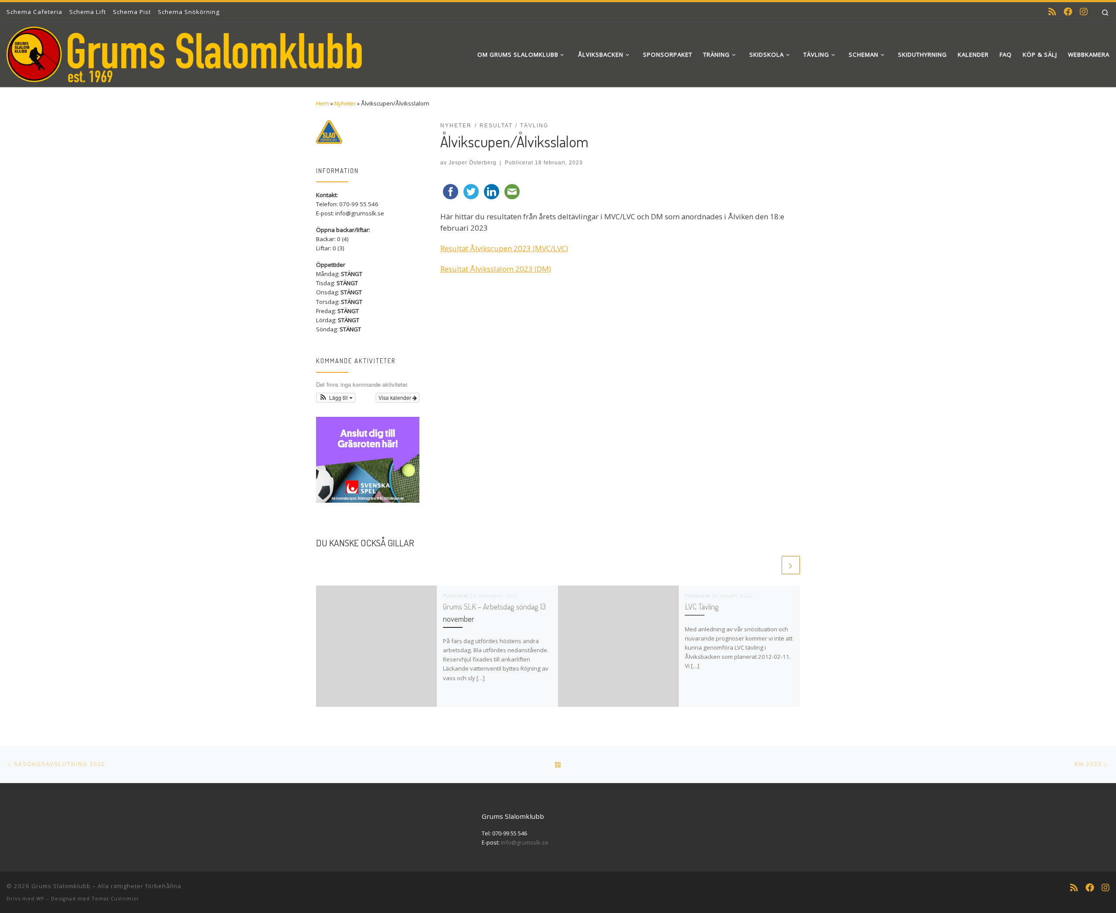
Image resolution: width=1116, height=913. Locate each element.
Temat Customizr (115, 898)
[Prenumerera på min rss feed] (1052, 12)
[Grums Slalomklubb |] (184, 52)
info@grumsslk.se (524, 842)
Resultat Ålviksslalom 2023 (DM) (495, 269)
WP (40, 898)
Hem (322, 103)
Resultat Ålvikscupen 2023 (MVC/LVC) (504, 248)
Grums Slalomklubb (61, 886)
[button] (335, 397)
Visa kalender (395, 397)
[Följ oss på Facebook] (1068, 12)
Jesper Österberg (473, 162)
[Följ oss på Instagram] (1084, 12)
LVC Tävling (702, 606)
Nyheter (345, 103)
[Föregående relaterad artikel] (771, 565)
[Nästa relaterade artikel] (791, 565)
